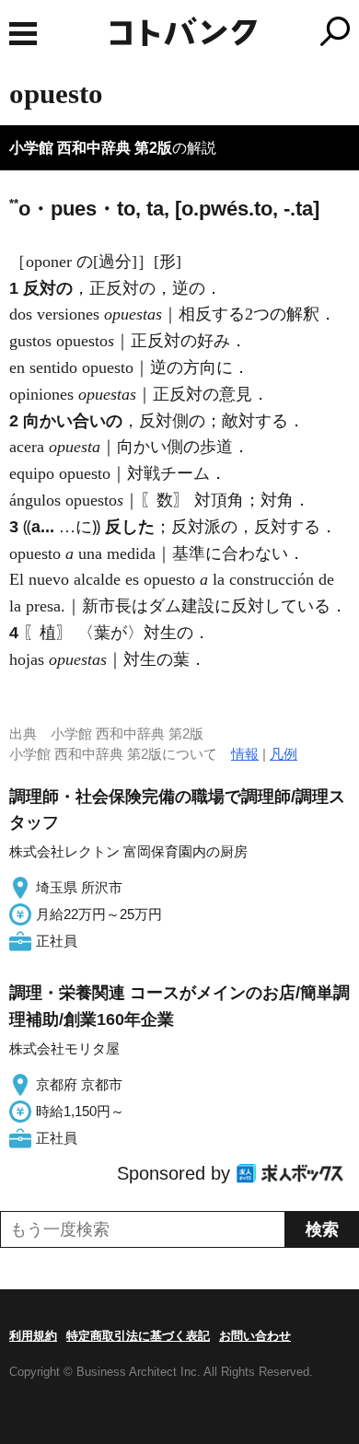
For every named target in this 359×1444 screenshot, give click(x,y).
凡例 (283, 754)
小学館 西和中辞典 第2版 (90, 148)
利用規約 (33, 1336)
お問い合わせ (255, 1336)
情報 (245, 754)
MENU (23, 33)
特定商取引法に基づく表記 (138, 1336)
